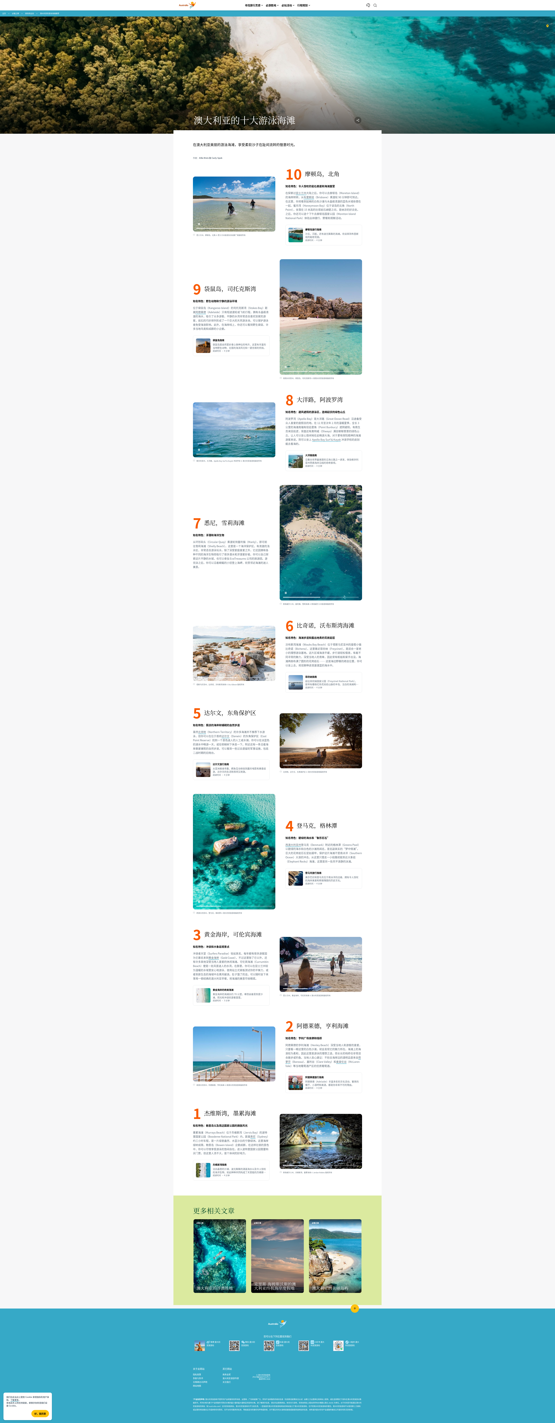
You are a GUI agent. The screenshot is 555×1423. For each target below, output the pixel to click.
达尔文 (225, 736)
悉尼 (253, 1136)
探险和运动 (29, 13)
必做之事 (15, 13)
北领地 (202, 732)
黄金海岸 (214, 957)
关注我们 (227, 1382)
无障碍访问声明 (200, 1382)
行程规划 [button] (302, 5)
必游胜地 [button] (271, 5)
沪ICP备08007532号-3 (261, 1377)
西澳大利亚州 (293, 845)
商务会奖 (227, 1374)
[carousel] (234, 204)
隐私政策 (197, 1374)
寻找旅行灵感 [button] (252, 5)
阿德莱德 (201, 312)
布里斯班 (309, 197)
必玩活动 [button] (287, 5)
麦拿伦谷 (341, 1062)
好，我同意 (40, 1413)
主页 (4, 13)
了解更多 (14, 1399)
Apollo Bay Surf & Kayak (326, 439)
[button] (199, 224)
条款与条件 (198, 1378)
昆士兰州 (301, 193)
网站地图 (197, 1386)
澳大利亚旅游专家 (231, 1378)
